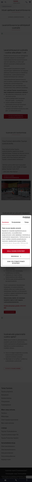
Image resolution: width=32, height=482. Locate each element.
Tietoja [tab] (26, 222)
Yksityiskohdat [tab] (16, 222)
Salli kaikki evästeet (16, 251)
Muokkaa (15, 256)
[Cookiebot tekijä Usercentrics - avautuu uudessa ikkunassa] (23, 217)
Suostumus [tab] (5, 222)
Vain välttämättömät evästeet (16, 262)
